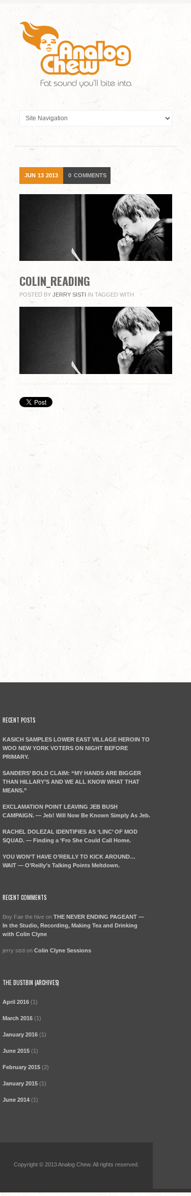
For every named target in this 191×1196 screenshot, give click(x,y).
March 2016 (18, 1018)
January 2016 (20, 1034)
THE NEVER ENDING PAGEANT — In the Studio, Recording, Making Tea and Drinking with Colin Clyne (73, 925)
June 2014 (16, 1100)
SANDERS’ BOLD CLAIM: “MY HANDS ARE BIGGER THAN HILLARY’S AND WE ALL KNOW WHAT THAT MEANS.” (72, 781)
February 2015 (21, 1067)
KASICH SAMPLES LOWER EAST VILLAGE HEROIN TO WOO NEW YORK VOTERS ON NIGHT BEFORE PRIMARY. (76, 748)
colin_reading (54, 281)
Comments (87, 175)
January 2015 (20, 1083)
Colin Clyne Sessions (62, 950)
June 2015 (16, 1051)
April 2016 (16, 1002)
